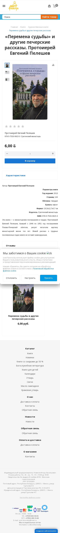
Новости (30, 421)
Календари (30, 373)
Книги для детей (30, 369)
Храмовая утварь (29, 390)
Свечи (30, 382)
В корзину (30, 160)
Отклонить (11, 278)
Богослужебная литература (30, 365)
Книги (30, 353)
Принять (48, 278)
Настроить (30, 278)
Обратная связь (30, 409)
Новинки (30, 357)
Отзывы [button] (10, 245)
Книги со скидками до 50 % (30, 361)
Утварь (29, 377)
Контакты (30, 405)
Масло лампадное (30, 386)
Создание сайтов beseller (46, 531)
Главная (14, 27)
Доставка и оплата (29, 401)
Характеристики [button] (15, 175)
